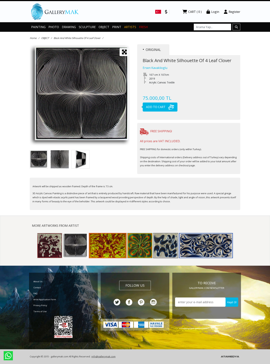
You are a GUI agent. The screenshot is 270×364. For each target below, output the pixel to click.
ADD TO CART (156, 107)
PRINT (116, 27)
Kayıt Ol (231, 302)
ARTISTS (130, 27)
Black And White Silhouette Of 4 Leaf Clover (77, 38)
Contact (37, 287)
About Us (37, 281)
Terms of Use (40, 311)
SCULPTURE (87, 27)
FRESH (143, 27)
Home (33, 38)
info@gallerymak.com (103, 356)
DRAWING (69, 27)
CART (195, 12)
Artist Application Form (44, 299)
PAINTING (38, 27)
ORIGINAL (153, 49)
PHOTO (53, 27)
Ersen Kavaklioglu (155, 68)
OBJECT (104, 27)
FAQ (35, 293)
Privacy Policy (40, 305)
